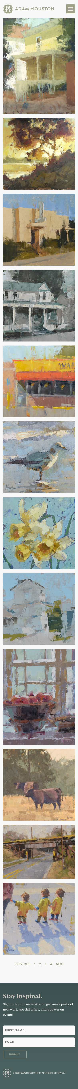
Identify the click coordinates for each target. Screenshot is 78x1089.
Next (60, 964)
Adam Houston (35, 8)
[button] (70, 8)
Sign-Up (14, 1054)
